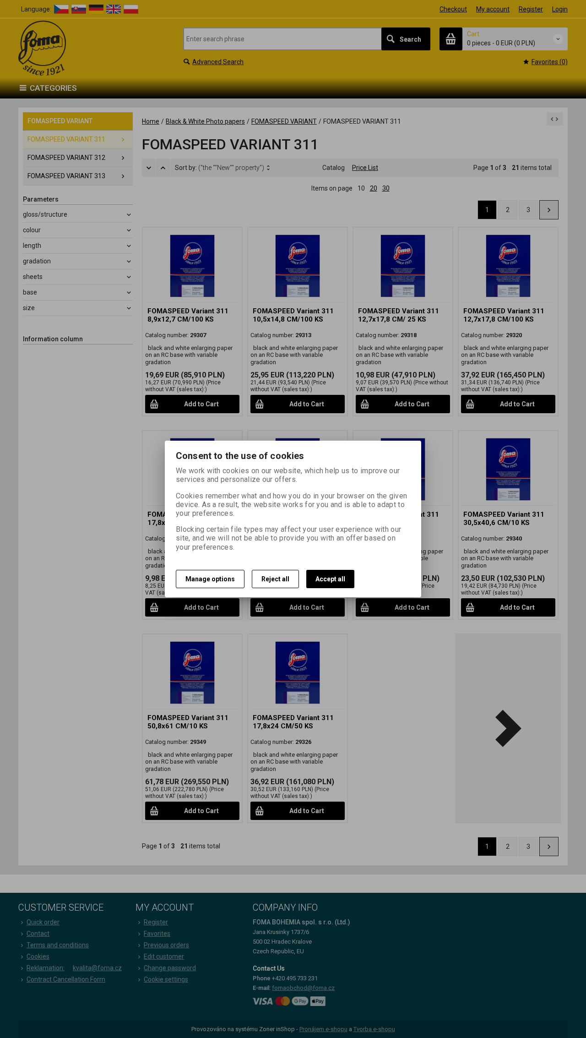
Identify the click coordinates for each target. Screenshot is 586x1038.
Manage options (210, 579)
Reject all (275, 579)
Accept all (330, 579)
